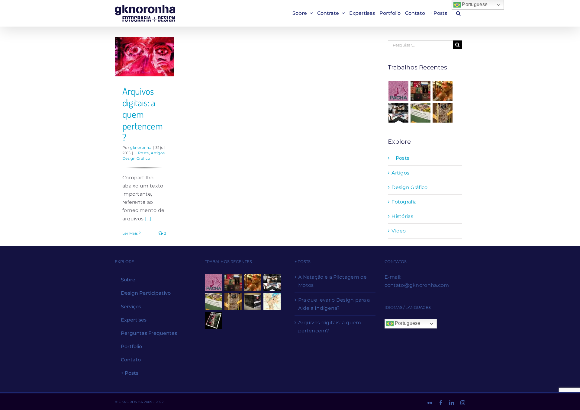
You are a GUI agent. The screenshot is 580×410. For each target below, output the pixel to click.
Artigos (158, 153)
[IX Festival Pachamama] (398, 91)
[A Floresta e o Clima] (420, 112)
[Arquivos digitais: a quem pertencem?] (144, 56)
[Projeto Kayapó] (252, 301)
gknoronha (140, 147)
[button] (458, 13)
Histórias (402, 216)
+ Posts (142, 153)
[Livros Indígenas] (420, 91)
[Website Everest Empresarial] (398, 112)
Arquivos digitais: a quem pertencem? (142, 114)
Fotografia (404, 202)
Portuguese (474, 4)
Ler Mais (130, 233)
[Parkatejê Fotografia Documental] (442, 91)
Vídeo (399, 231)
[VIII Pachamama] (442, 112)
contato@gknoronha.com (417, 285)
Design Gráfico (136, 158)
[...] (148, 219)
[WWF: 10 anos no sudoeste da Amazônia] (214, 320)
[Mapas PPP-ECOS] (272, 301)
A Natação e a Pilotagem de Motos (332, 281)
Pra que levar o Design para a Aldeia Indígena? (334, 304)
